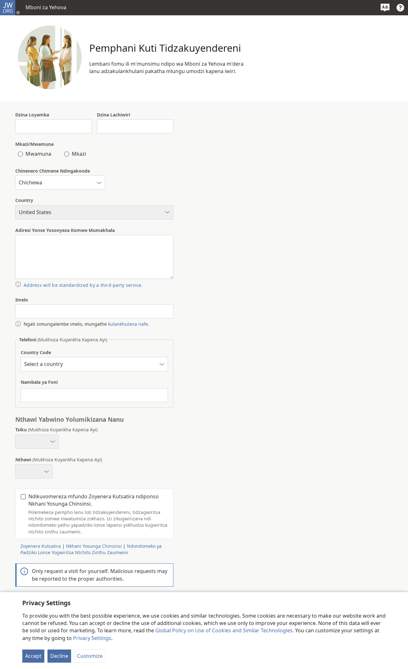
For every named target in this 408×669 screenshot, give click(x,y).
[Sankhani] (99, 183)
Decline (59, 655)
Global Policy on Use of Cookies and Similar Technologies (224, 630)
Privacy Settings (92, 638)
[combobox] (60, 182)
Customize (90, 655)
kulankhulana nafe (128, 324)
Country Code (36, 352)
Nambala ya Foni (39, 382)
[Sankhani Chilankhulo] (385, 7)
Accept (33, 655)
